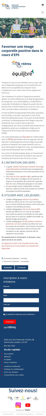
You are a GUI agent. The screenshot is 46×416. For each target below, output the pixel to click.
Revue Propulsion (10, 362)
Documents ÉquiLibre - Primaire (15, 258)
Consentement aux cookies (14, 375)
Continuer (21, 267)
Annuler (8, 267)
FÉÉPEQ (10, 139)
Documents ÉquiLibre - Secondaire (16, 261)
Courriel (7, 304)
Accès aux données (11, 372)
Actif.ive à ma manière (30, 199)
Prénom (7, 286)
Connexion (39, 414)
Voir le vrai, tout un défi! (31, 209)
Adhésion (7, 357)
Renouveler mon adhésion (25, 414)
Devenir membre (8, 414)
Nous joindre (8, 354)
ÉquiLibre (26, 137)
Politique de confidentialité (14, 369)
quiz (9, 186)
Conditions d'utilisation (12, 366)
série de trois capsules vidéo (20, 176)
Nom (6, 295)
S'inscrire (10, 322)
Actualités (7, 359)
